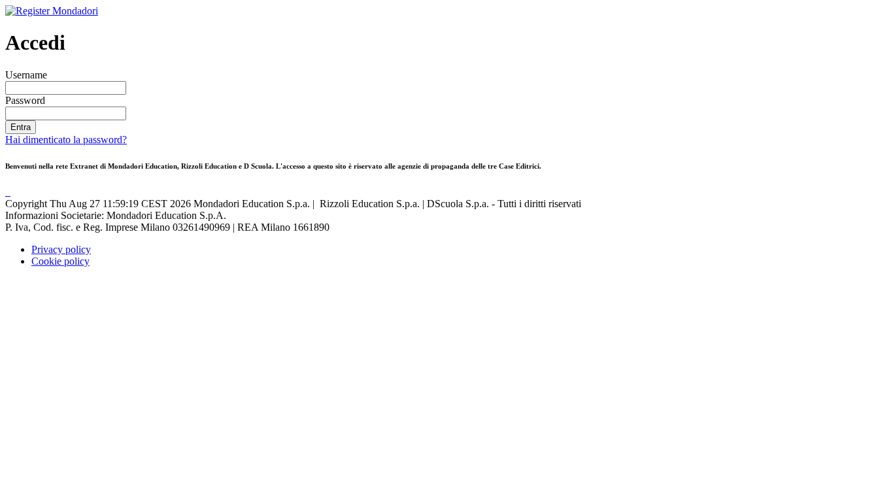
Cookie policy (60, 261)
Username (26, 74)
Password (25, 100)
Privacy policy (61, 249)
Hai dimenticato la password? (66, 139)
